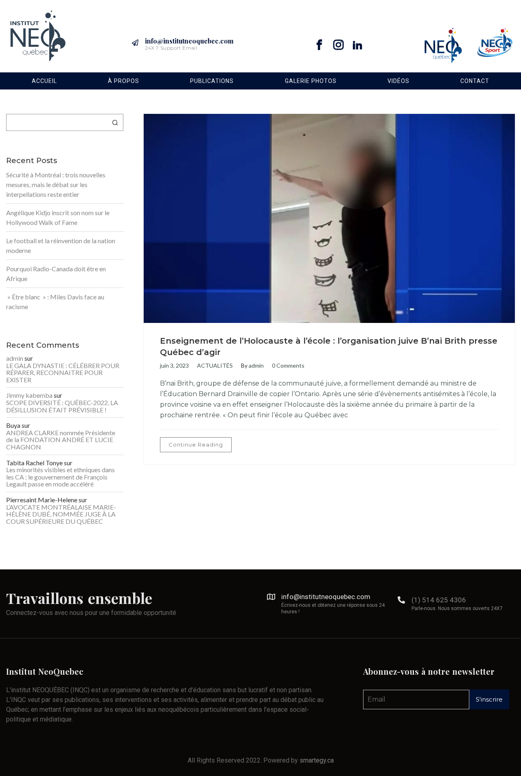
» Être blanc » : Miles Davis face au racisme (55, 301)
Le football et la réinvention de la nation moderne (60, 245)
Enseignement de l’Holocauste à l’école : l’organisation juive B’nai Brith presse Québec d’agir (328, 346)
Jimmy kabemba (29, 395)
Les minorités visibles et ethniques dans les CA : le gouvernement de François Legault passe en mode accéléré (60, 477)
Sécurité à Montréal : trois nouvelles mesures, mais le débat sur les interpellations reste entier (55, 184)
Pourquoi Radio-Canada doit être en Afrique (56, 273)
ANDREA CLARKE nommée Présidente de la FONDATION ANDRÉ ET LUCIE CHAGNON (60, 440)
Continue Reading (196, 444)
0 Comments (288, 365)
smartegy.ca (317, 760)
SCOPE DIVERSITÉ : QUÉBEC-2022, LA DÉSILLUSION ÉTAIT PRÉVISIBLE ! (62, 406)
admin (256, 365)
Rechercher (115, 122)
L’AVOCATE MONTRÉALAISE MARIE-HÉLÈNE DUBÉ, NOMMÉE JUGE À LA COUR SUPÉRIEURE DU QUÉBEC (61, 514)
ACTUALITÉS (215, 365)
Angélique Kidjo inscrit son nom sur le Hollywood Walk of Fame (57, 217)
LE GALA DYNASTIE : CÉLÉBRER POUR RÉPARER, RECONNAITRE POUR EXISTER (62, 373)
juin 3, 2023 (174, 365)
